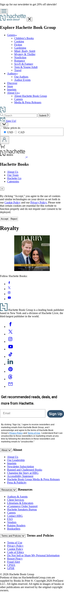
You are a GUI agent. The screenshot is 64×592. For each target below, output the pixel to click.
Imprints (11, 89)
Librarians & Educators (20, 503)
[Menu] (4, 11)
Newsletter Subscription (20, 466)
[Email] (10, 386)
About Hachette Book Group (30, 95)
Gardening (20, 47)
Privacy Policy (15, 545)
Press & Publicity (16, 482)
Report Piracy (15, 558)
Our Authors (21, 76)
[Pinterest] (10, 371)
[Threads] (10, 379)
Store (10, 86)
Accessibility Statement (20, 476)
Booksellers (13, 528)
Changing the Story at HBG (23, 472)
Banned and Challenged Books (24, 469)
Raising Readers (16, 525)
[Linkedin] (10, 364)
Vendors (11, 522)
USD (10, 132)
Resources (7, 489)
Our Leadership (16, 460)
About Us (12, 92)
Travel (17, 70)
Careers (18, 99)
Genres (11, 35)
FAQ (10, 519)
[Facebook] (10, 326)
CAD (21, 132)
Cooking (19, 41)
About (4, 450)
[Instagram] (10, 341)
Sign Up (55, 414)
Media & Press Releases (27, 102)
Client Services (15, 499)
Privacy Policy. (38, 202)
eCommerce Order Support (22, 506)
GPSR (10, 568)
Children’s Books (24, 38)
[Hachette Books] (27, 156)
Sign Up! (10, 120)
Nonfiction (20, 57)
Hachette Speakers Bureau (22, 509)
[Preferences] (4, 124)
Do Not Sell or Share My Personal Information (33, 555)
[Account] (4, 140)
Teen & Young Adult (26, 67)
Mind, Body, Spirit (24, 51)
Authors (11, 73)
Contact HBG (15, 515)
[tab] (32, 189)
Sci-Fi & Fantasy (23, 63)
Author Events (22, 79)
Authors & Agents (17, 496)
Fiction (18, 44)
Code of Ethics (15, 552)
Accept (4, 219)
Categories (13, 181)
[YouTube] (10, 349)
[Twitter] (10, 334)
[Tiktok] (10, 356)
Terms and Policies (11, 535)
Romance (19, 60)
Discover (12, 83)
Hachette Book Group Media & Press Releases (33, 479)
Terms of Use (14, 542)
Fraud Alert (13, 561)
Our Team (12, 175)
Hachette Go (14, 178)
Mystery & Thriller (24, 54)
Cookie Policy (12, 202)
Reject (14, 219)
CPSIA (11, 565)
